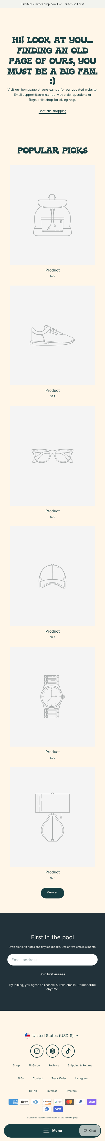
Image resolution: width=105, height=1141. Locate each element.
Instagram (81, 1078)
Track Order (59, 1078)
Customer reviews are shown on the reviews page (52, 1117)
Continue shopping (52, 111)
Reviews (54, 1065)
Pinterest (51, 1091)
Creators (71, 1091)
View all (52, 892)
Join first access (52, 974)
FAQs (21, 1078)
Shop (16, 1065)
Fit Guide (34, 1065)
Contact (38, 1078)
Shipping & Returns (80, 1065)
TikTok (33, 1091)
